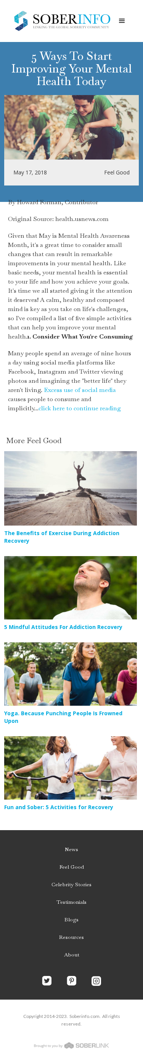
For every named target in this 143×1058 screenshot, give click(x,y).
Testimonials (71, 901)
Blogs (71, 919)
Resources (71, 937)
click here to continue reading (80, 408)
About (71, 954)
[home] (60, 20)
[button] (122, 21)
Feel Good (71, 866)
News (71, 849)
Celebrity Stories (71, 884)
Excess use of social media (80, 390)
